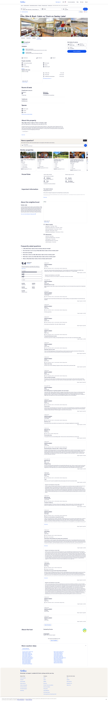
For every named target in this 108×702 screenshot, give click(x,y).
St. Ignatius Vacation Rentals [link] (27, 663)
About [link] (44, 677)
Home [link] (22, 5)
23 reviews (28, 263)
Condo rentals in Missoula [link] (58, 653)
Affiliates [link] (44, 681)
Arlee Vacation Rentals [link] (57, 659)
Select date (72, 45)
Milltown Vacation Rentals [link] (58, 658)
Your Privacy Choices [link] (46, 692)
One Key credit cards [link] (23, 686)
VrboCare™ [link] (22, 679)
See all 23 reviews (25, 43)
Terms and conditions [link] (46, 686)
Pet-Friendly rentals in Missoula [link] (27, 657)
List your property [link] (23, 677)
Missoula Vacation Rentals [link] (58, 662)
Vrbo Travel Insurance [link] (23, 688)
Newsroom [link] (45, 683)
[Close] (106, 699)
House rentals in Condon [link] (26, 655)
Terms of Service (29, 699)
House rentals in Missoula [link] (58, 655)
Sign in (86, 2)
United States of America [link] (33, 5)
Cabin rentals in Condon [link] (26, 652)
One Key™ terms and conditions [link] (48, 685)
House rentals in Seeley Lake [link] (27, 656)
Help (77, 2)
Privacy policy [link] (45, 688)
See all (23, 68)
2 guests (66, 9)
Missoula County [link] (44, 5)
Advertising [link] (22, 690)
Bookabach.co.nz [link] (69, 683)
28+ (85, 35)
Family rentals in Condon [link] (58, 654)
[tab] (26, 648)
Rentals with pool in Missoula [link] (27, 658)
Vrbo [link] (67, 677)
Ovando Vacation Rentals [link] (58, 660)
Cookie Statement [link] (46, 690)
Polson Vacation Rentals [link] (26, 662)
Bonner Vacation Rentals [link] (26, 659)
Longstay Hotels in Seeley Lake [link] (27, 651)
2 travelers (72, 48)
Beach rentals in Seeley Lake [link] (59, 651)
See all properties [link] (25, 11)
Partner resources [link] (23, 683)
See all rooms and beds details (27, 114)
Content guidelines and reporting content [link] (49, 694)
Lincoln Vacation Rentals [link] (26, 660)
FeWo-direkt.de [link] (69, 681)
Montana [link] (39, 5)
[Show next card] (88, 161)
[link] (85, 12)
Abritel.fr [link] (68, 679)
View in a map (24, 82)
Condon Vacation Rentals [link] (58, 661)
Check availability (77, 51)
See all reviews (48, 624)
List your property (71, 2)
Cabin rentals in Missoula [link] (58, 652)
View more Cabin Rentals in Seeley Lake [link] (28, 214)
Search (85, 9)
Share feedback (54, 640)
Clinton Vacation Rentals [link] (26, 661)
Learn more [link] (24, 269)
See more (23, 134)
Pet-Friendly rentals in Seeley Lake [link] (60, 657)
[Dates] (51, 9)
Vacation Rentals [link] (26, 5)
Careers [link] (44, 679)
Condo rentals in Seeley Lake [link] (27, 654)
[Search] (85, 145)
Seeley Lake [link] (50, 5)
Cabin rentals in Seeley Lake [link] (27, 653)
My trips (81, 2)
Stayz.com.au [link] (69, 685)
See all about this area (47, 78)
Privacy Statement (20, 699)
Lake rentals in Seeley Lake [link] (58, 656)
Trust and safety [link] (22, 681)
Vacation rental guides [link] (23, 685)
